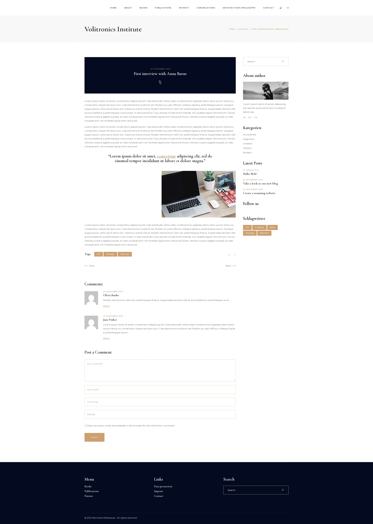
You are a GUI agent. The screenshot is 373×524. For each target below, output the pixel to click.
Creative (243, 29)
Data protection (163, 486)
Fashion (247, 148)
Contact (158, 496)
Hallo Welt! (250, 174)
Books (88, 486)
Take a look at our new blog (260, 183)
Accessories (249, 134)
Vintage (110, 254)
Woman (124, 254)
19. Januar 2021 (251, 170)
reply (106, 306)
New (272, 227)
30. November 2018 (160, 69)
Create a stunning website (259, 193)
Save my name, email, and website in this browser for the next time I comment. (131, 425)
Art (98, 254)
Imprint (158, 491)
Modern (247, 152)
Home (232, 29)
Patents (89, 496)
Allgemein (248, 139)
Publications (92, 491)
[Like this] (235, 255)
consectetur (166, 156)
